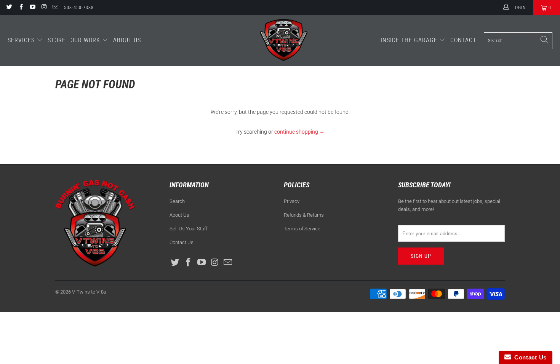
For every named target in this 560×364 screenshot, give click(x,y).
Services (22, 40)
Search (177, 201)
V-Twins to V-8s (89, 292)
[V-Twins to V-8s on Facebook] (20, 7)
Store (57, 40)
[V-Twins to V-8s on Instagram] (43, 7)
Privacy (291, 201)
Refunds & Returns (304, 215)
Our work (86, 40)
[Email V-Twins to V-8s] (55, 7)
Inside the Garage (410, 40)
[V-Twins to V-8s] (283, 40)
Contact (463, 40)
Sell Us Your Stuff (188, 228)
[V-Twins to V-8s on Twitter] (9, 7)
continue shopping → (299, 132)
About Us (127, 40)
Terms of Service (302, 228)
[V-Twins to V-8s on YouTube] (32, 7)
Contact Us (182, 242)
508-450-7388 (79, 7)
